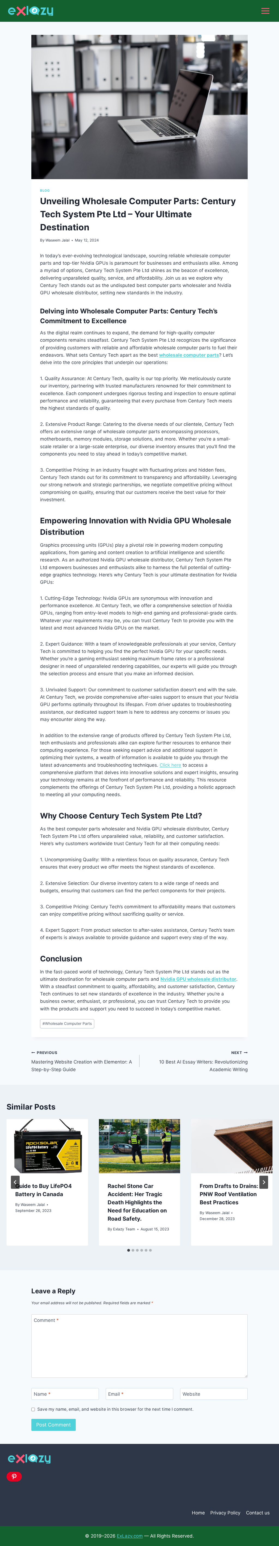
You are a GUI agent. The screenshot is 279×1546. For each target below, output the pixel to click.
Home (198, 1513)
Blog (45, 190)
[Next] (263, 1182)
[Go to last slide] (15, 1182)
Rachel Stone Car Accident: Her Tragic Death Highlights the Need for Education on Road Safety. (137, 1202)
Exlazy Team (124, 1229)
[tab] (128, 1250)
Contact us (258, 1513)
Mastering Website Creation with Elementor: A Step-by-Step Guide (81, 1061)
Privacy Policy (225, 1513)
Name (42, 1394)
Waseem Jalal (57, 240)
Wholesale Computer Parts (67, 1023)
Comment (46, 1320)
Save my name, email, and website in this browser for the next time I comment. (115, 1409)
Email (116, 1394)
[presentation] (47, 1146)
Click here (170, 765)
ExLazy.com (130, 1536)
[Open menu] (265, 10)
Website (191, 1394)
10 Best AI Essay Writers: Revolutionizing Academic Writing (203, 1061)
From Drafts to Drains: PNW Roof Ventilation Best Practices (229, 1194)
